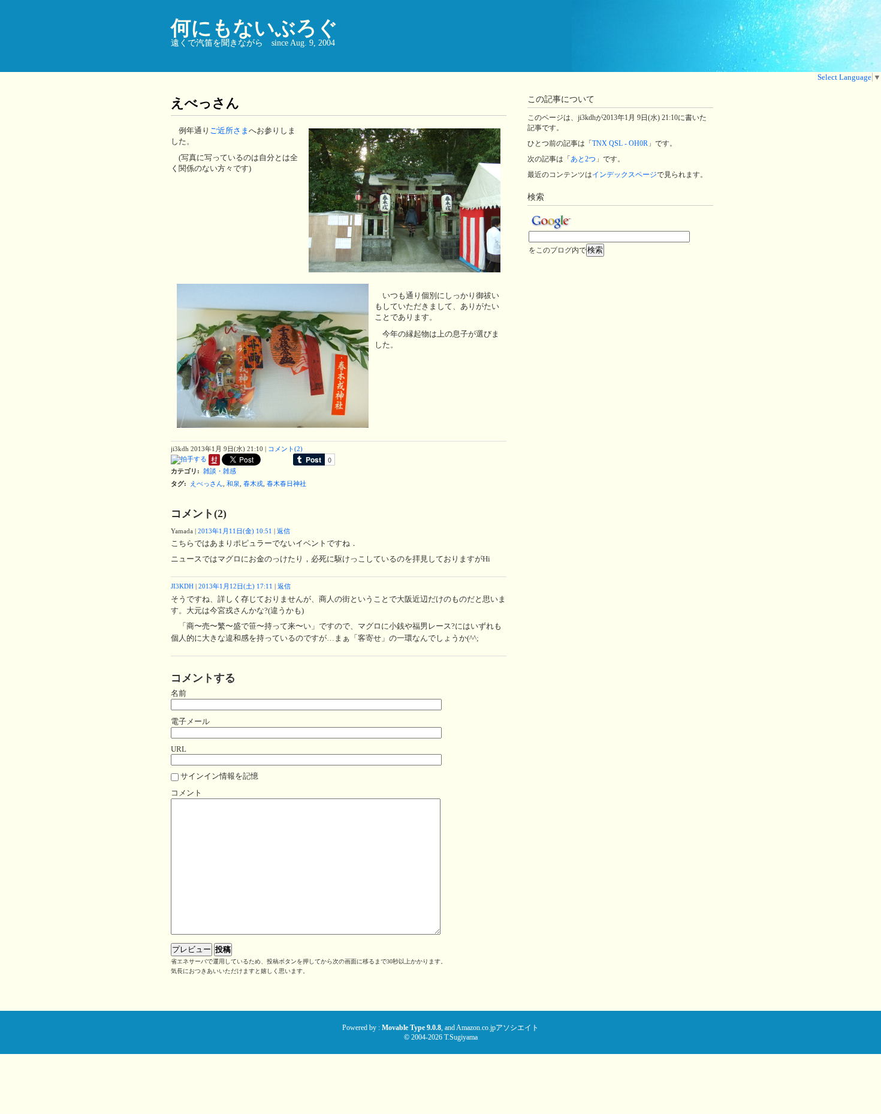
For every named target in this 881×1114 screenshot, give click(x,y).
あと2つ (583, 159)
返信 (283, 531)
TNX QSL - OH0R (620, 143)
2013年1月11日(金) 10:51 (235, 531)
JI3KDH (182, 586)
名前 (178, 693)
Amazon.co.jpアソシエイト (497, 1027)
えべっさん (206, 483)
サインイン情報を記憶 (219, 775)
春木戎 (253, 483)
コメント (186, 792)
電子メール (190, 721)
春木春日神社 (286, 483)
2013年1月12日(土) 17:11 (235, 586)
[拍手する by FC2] (189, 463)
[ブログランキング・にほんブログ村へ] (214, 463)
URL (178, 748)
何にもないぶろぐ (254, 28)
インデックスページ (624, 174)
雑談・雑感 (219, 471)
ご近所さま (229, 130)
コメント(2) (285, 448)
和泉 (233, 483)
